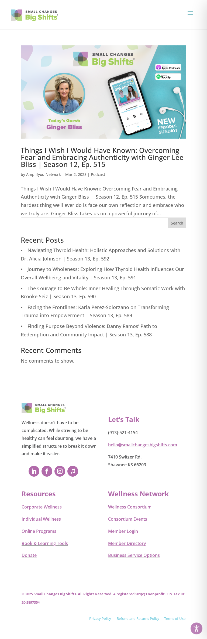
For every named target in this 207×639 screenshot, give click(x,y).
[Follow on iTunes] (72, 471)
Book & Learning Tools (45, 543)
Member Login (123, 531)
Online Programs (39, 531)
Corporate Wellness (42, 507)
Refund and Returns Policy (138, 618)
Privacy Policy (100, 618)
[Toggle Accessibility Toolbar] (196, 628)
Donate (29, 555)
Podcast (98, 174)
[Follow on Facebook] (47, 471)
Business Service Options (134, 555)
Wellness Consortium (129, 507)
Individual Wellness (41, 519)
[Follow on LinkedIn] (34, 471)
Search (177, 223)
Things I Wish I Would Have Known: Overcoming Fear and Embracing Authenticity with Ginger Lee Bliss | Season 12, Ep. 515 (102, 157)
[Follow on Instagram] (59, 471)
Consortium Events (127, 519)
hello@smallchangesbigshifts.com (142, 445)
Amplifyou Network (43, 174)
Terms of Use (174, 618)
